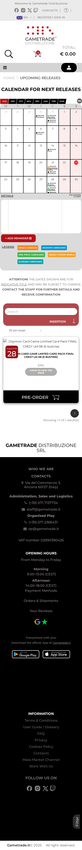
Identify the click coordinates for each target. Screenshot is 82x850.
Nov (29, 101)
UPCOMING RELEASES (40, 78)
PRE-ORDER (37, 397)
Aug (4, 101)
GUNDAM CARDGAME (30, 261)
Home (9, 78)
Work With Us (41, 766)
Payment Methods (41, 591)
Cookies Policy (41, 747)
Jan (46, 101)
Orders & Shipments (41, 601)
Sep (13, 101)
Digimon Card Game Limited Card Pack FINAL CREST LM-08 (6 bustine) (41, 355)
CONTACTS (50, 10)
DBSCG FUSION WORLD (62, 254)
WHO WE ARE (41, 469)
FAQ (41, 734)
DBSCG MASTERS (28, 247)
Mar (62, 101)
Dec (37, 101)
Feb (54, 101)
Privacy (41, 740)
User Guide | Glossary (41, 727)
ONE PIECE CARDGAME (31, 254)
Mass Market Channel (41, 760)
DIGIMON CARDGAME (54, 247)
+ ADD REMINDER (17, 238)
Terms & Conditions (41, 720)
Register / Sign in (51, 17)
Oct (21, 101)
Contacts (41, 753)
